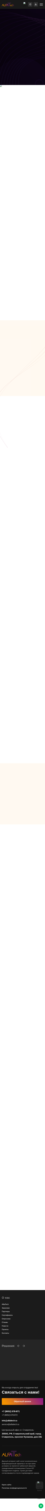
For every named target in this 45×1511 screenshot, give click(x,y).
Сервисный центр (22, 1187)
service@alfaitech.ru (10, 1424)
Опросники (6, 1319)
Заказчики (6, 1308)
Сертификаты (7, 1315)
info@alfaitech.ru (12, 395)
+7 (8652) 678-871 (13, 385)
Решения (17, 26)
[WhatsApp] (41, 1505)
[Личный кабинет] (36, 4)
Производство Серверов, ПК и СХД (20, 1129)
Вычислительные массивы (12, 1371)
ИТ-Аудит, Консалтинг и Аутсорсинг (17, 1255)
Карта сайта (6, 1485)
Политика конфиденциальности (14, 1488)
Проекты (5, 1329)
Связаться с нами (22, 83)
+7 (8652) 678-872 (12, 389)
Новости (5, 1326)
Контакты (5, 1333)
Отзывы (5, 1322)
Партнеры (6, 1311)
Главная (5, 26)
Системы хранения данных (12, 1378)
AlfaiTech (5, 1304)
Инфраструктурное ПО (11, 1374)
